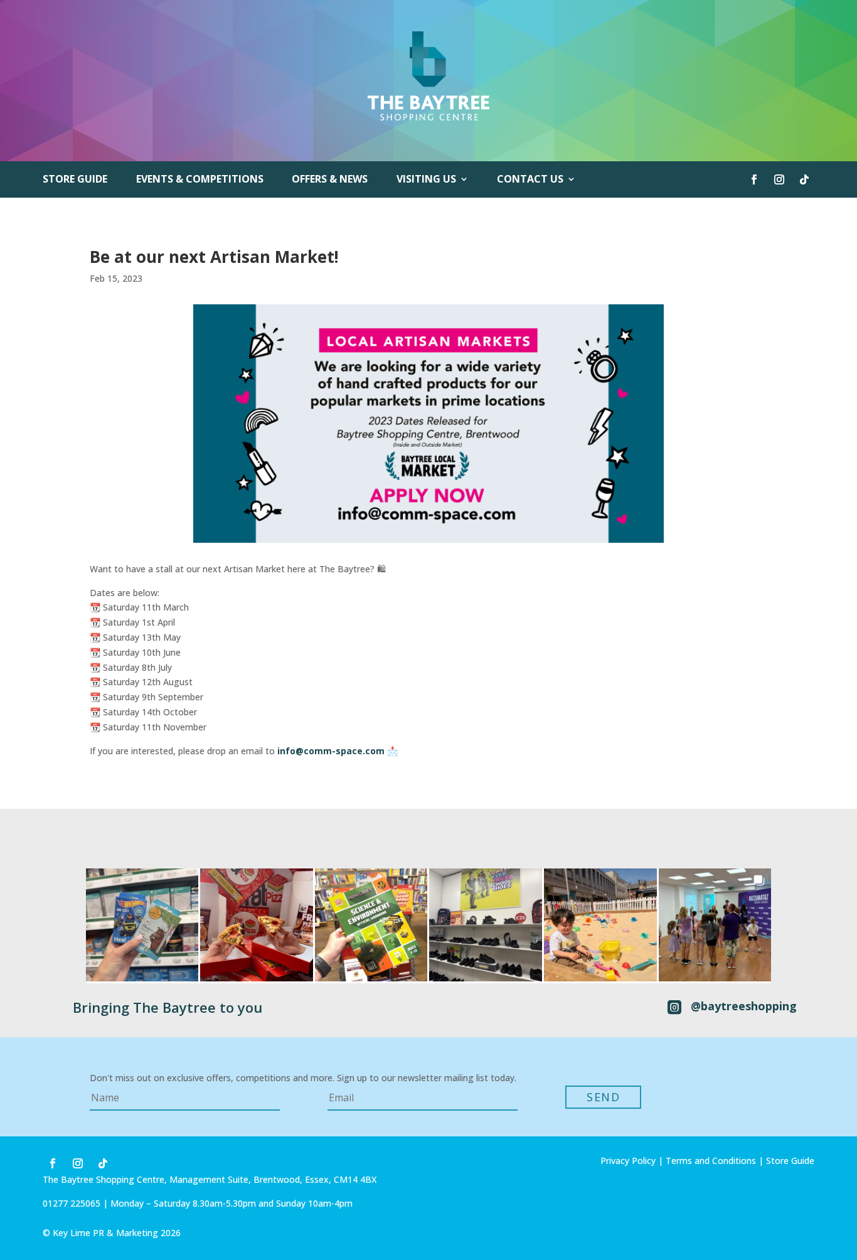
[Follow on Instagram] (779, 179)
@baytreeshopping (744, 1005)
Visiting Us (426, 180)
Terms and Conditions (711, 1161)
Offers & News (330, 180)
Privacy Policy (628, 1161)
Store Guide (75, 180)
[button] (142, 924)
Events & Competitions (199, 180)
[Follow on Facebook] (754, 179)
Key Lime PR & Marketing (107, 1233)
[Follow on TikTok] (804, 179)
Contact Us (530, 180)
